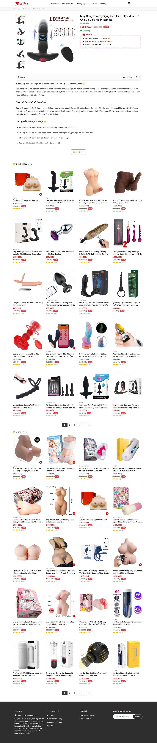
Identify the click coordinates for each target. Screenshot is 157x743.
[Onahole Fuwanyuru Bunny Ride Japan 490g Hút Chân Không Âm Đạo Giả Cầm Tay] (128, 501)
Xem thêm (77, 152)
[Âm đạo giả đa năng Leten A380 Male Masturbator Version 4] (128, 654)
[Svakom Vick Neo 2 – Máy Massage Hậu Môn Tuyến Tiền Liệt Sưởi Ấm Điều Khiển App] (61, 335)
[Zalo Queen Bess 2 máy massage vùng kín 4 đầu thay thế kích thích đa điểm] (128, 233)
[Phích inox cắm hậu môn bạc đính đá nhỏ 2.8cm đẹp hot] (61, 233)
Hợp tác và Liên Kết (87, 715)
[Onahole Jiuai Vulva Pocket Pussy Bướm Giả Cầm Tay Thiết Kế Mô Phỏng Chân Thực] (94, 603)
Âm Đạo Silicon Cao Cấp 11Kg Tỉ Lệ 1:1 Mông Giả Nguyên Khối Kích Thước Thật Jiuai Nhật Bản (27, 470)
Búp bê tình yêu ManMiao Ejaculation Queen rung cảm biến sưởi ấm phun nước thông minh (61, 573)
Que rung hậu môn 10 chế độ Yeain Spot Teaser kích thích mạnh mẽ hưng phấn (61, 202)
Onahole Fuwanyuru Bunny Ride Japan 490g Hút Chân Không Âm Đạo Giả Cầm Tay (127, 521)
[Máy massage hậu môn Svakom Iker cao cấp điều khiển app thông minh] (28, 233)
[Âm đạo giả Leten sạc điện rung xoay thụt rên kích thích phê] (128, 603)
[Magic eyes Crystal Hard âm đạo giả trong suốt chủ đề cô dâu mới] (94, 450)
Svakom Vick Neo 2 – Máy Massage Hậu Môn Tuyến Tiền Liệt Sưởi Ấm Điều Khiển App (60, 356)
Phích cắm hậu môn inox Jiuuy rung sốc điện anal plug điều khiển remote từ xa (127, 356)
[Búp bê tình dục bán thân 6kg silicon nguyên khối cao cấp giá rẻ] (61, 603)
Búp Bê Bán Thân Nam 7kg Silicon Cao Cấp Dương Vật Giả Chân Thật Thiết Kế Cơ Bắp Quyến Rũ (93, 202)
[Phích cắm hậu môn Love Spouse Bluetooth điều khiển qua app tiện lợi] (61, 284)
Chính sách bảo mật (54, 722)
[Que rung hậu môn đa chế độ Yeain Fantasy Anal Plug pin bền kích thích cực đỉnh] (94, 386)
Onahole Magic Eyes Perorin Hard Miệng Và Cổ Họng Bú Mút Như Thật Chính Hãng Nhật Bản (27, 521)
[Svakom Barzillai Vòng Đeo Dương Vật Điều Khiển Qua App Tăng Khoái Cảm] (94, 552)
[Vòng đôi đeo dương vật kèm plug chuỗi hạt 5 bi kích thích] (28, 386)
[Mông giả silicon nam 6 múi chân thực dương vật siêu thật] (128, 182)
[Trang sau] (90, 425)
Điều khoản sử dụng (54, 719)
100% (130, 77)
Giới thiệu (50, 715)
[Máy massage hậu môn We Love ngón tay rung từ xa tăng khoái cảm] (128, 386)
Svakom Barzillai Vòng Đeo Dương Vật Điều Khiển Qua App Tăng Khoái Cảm (93, 573)
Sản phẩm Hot (85, 719)
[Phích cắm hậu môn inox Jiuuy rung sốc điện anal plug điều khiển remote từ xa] (128, 335)
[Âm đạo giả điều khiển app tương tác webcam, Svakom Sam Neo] (28, 654)
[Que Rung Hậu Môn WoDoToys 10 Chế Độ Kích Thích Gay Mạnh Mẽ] (128, 284)
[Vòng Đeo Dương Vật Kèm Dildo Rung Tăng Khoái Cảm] (28, 284)
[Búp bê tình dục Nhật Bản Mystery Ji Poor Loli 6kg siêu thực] (61, 450)
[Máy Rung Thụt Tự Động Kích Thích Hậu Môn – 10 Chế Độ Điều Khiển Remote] (51, 38)
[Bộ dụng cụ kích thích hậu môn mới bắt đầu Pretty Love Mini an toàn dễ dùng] (61, 386)
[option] (20, 19)
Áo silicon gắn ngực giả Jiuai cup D (26, 200)
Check (137, 716)
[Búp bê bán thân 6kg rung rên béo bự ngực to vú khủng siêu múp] (128, 552)
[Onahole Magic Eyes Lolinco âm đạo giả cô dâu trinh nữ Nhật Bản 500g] (28, 603)
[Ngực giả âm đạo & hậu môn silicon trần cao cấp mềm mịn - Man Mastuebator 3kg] (28, 552)
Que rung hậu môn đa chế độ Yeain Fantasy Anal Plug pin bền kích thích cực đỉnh (93, 407)
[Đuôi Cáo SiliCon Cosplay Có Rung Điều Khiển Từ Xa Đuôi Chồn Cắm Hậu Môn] (94, 233)
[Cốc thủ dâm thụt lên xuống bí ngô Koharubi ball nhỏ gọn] (94, 654)
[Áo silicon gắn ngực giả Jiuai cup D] (28, 182)
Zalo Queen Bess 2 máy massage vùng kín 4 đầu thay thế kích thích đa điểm (127, 253)
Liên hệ (50, 726)
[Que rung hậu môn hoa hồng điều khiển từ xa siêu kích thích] (28, 335)
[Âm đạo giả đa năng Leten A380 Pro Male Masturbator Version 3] (128, 450)
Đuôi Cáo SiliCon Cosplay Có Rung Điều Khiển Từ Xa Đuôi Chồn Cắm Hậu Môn (94, 253)
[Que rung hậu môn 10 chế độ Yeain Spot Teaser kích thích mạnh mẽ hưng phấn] (61, 182)
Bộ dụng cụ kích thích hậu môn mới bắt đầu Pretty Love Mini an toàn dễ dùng (60, 407)
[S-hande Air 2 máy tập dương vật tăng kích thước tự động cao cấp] (61, 654)
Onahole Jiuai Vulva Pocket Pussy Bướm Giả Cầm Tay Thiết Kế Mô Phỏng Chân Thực (92, 624)
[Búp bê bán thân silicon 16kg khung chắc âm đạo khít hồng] (61, 501)
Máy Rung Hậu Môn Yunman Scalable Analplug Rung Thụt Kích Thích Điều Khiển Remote (94, 305)
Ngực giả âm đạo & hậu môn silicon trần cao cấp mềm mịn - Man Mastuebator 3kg (27, 573)
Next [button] (73, 38)
